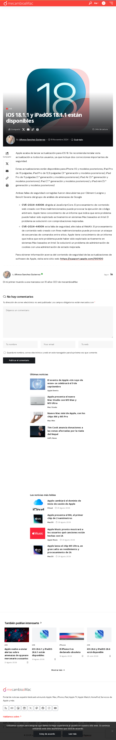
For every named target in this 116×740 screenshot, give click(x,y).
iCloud (50, 508)
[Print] (37, 129)
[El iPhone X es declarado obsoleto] (72, 635)
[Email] (28, 129)
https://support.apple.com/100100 (81, 258)
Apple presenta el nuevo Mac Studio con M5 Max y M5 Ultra (61, 400)
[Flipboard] (18, 708)
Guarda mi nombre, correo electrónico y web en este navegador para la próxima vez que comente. (52, 352)
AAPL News (52, 438)
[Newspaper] (12, 708)
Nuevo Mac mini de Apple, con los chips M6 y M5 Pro (66, 415)
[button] (90, 3)
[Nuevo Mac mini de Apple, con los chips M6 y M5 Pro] (37, 417)
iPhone (63, 645)
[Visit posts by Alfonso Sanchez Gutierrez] (7, 274)
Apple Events (52, 390)
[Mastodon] (36, 708)
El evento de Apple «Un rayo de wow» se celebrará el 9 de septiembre (65, 383)
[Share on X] (23, 129)
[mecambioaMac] (18, 3)
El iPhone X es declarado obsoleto (70, 650)
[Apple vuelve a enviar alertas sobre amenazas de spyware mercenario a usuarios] (17, 635)
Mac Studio (52, 407)
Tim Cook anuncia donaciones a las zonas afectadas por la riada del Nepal (65, 430)
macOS (50, 522)
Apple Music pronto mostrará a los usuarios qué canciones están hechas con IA (66, 532)
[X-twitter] (30, 708)
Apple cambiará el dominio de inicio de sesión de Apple (64, 502)
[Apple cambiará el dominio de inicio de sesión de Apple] (37, 504)
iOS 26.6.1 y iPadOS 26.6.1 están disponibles (42, 652)
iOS (10, 109)
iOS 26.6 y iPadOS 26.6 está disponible (98, 650)
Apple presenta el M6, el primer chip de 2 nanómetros (65, 516)
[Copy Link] (33, 129)
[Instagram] (49, 708)
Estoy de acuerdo (47, 734)
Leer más (73, 734)
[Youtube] (55, 708)
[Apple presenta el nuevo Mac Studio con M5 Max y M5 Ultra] (37, 400)
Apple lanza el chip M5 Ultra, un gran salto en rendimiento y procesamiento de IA (65, 549)
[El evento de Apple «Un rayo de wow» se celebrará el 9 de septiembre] (37, 384)
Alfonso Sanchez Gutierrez (32, 139)
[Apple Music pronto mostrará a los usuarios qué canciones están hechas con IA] (37, 533)
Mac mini (51, 421)
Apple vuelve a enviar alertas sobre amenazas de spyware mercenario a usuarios (16, 653)
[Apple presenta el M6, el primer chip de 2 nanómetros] (37, 519)
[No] (112, 730)
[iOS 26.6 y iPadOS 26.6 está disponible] (99, 635)
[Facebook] (43, 708)
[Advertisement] (58, 29)
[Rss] (5, 708)
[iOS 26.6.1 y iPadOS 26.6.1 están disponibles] (44, 635)
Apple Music (52, 540)
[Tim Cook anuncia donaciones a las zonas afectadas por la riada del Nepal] (37, 431)
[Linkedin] (24, 708)
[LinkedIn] (111, 274)
